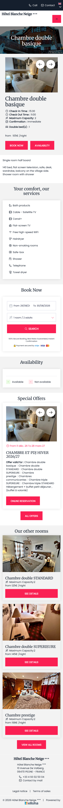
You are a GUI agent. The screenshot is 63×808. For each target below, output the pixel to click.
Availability (42, 145)
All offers (31, 516)
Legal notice (20, 791)
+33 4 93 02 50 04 (33, 777)
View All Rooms (31, 744)
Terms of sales (41, 791)
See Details (31, 593)
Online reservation (23, 501)
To (34, 305)
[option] (31, 74)
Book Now (16, 145)
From (16, 305)
